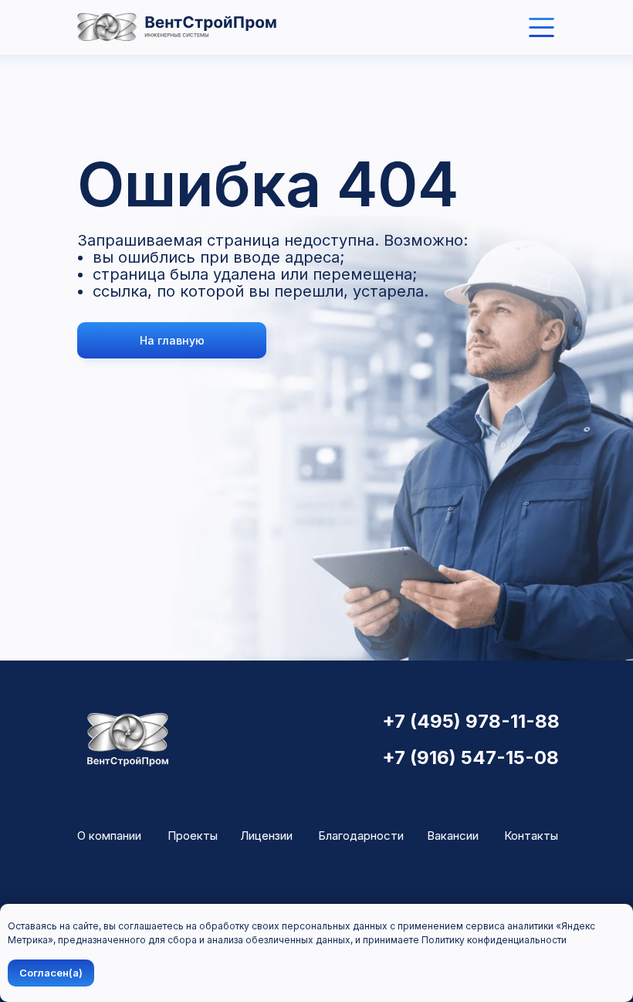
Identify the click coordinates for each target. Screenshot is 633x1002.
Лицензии (266, 835)
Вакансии (453, 835)
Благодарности (361, 835)
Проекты (193, 835)
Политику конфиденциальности (494, 940)
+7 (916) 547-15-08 (470, 757)
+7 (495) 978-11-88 (471, 721)
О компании (109, 835)
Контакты (531, 835)
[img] (541, 27)
